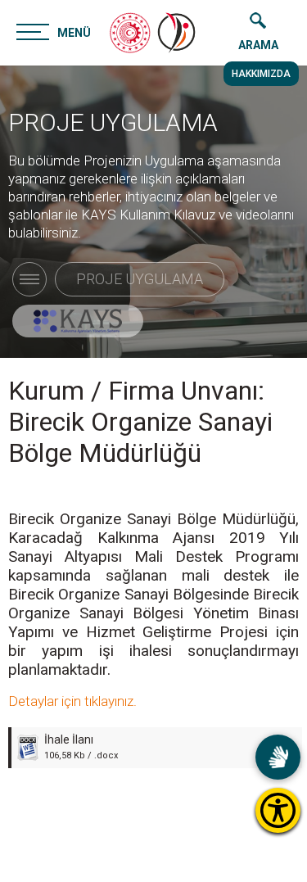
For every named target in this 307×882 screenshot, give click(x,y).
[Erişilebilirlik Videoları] (277, 757)
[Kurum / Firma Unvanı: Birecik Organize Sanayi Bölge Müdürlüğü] (177, 32)
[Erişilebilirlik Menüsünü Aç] (277, 810)
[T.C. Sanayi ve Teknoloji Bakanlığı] (130, 32)
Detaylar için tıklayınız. (72, 701)
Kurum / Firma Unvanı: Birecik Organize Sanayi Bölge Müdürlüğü (140, 421)
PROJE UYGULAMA (113, 122)
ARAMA (258, 45)
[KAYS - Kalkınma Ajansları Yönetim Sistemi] (77, 321)
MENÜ (74, 32)
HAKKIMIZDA (261, 73)
